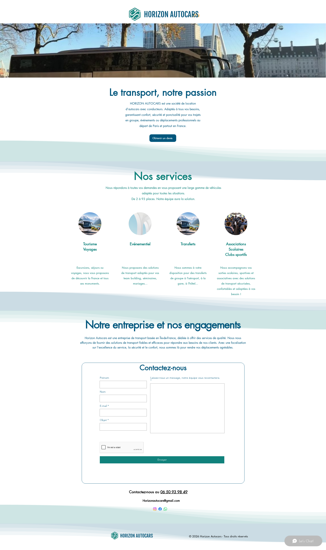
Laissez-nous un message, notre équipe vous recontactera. (185, 377)
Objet (103, 420)
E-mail (103, 406)
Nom (103, 391)
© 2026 (194, 536)
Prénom (104, 377)
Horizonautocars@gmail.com (161, 501)
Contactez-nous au (158, 491)
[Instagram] (155, 509)
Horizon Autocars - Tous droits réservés (224, 536)
